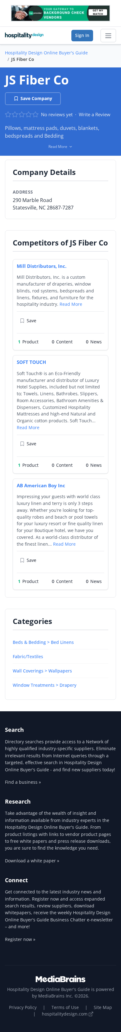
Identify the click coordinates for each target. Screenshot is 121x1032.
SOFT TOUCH (31, 362)
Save (31, 320)
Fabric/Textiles (28, 656)
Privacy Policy (23, 1007)
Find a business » (23, 782)
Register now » (20, 939)
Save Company (36, 98)
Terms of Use (65, 1007)
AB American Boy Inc (41, 485)
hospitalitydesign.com (65, 1014)
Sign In (82, 35)
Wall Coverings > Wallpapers (42, 671)
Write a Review (94, 114)
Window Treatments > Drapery (44, 685)
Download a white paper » (32, 861)
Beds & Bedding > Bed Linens (43, 642)
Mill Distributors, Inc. (41, 266)
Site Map (103, 1007)
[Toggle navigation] (108, 36)
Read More (71, 304)
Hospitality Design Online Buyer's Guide (46, 53)
